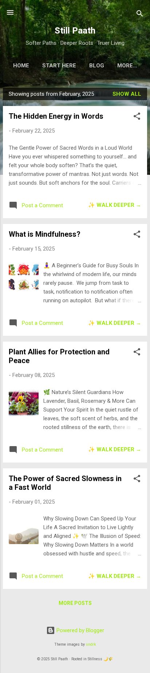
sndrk (91, 644)
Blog (96, 65)
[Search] (139, 15)
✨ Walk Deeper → (114, 205)
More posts (75, 603)
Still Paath (75, 30)
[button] (137, 117)
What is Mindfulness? (44, 234)
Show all (126, 94)
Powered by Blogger (79, 630)
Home (21, 65)
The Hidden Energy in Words (56, 116)
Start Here (59, 65)
